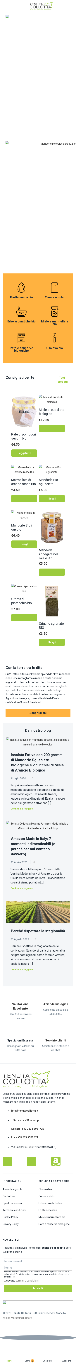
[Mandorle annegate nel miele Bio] (52, 527)
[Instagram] (31, 1161)
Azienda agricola (12, 1189)
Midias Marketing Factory (17, 1317)
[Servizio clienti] (55, 1029)
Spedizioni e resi (12, 1203)
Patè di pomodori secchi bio (23, 436)
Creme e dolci (54, 297)
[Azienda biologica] (55, 993)
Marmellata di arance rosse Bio (23, 482)
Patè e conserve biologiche (21, 349)
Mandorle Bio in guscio (22, 527)
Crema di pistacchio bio (21, 601)
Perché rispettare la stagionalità (38, 931)
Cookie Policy (10, 1217)
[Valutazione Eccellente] (20, 993)
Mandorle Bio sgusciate (48, 482)
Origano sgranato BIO (51, 625)
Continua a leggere (22, 808)
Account (66, 1361)
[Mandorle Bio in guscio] (24, 514)
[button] (52, 428)
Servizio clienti (55, 1040)
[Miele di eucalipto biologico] (52, 399)
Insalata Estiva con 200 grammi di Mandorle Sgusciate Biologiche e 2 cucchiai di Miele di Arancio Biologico (37, 762)
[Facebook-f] (7, 1161)
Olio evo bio (54, 348)
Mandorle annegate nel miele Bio (48, 554)
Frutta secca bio (21, 297)
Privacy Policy (11, 1224)
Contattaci (9, 1196)
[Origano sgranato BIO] (52, 600)
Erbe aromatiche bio (21, 321)
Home (9, 1361)
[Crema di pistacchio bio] (24, 588)
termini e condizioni (27, 1280)
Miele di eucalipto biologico (51, 412)
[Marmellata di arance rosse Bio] (24, 469)
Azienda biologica (55, 1004)
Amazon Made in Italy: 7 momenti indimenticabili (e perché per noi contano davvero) (33, 846)
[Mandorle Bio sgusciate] (52, 469)
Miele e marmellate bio (54, 322)
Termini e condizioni (14, 1210)
